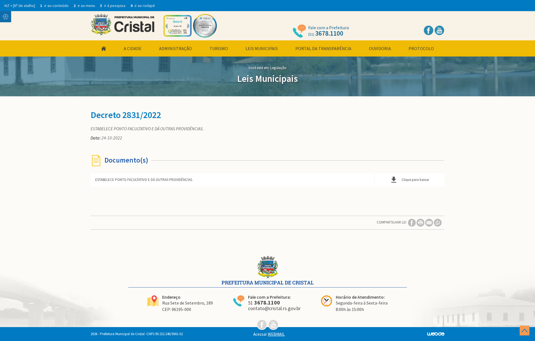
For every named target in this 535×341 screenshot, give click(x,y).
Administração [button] (175, 48)
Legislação (278, 67)
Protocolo (421, 48)
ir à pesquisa (113, 5)
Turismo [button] (219, 48)
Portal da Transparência (323, 48)
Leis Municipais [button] (261, 48)
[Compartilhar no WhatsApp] (438, 222)
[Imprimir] (421, 222)
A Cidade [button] (133, 48)
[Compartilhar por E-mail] (429, 222)
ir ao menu (85, 5)
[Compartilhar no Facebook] (412, 222)
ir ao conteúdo (54, 5)
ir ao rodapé (142, 5)
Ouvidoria (380, 48)
